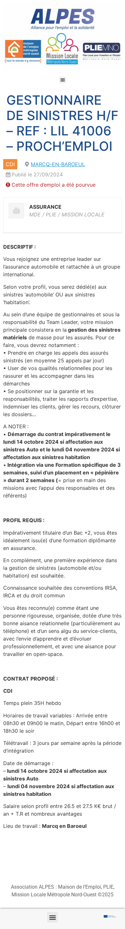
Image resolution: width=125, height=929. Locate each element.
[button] (62, 80)
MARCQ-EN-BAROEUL (58, 164)
